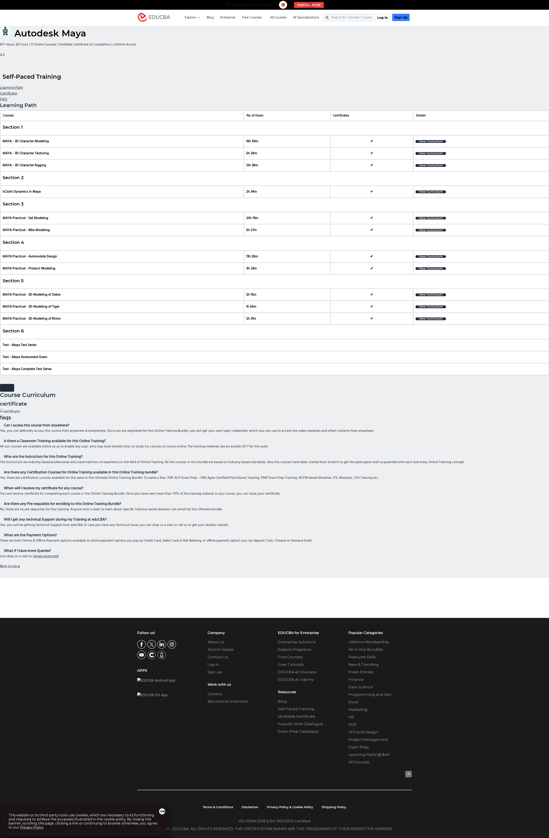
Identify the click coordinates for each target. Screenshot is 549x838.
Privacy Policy (32, 827)
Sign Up (400, 17)
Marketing (358, 709)
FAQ (3, 99)
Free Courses (252, 17)
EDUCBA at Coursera (297, 672)
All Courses (278, 17)
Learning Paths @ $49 (368, 754)
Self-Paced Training (296, 709)
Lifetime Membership (368, 642)
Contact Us (218, 657)
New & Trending (363, 664)
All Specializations (306, 17)
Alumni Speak (221, 649)
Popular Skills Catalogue (300, 724)
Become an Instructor (228, 701)
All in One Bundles (365, 649)
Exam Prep (358, 747)
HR (351, 717)
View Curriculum (431, 141)
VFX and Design (363, 732)
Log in (382, 18)
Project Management (368, 739)
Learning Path (11, 88)
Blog (210, 17)
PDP (352, 724)
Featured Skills (362, 657)
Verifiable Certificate (296, 716)
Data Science (360, 687)
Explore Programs (294, 649)
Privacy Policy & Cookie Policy (290, 807)
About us (216, 642)
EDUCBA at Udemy (296, 679)
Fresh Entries (360, 672)
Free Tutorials (291, 664)
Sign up (215, 672)
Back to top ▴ (10, 566)
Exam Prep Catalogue (298, 731)
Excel (353, 702)
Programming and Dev (369, 694)
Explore (190, 17)
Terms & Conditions (218, 807)
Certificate (8, 94)
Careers (215, 694)
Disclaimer (250, 807)
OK (162, 811)
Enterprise (227, 17)
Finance (355, 679)
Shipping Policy (334, 807)
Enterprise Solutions (297, 642)
